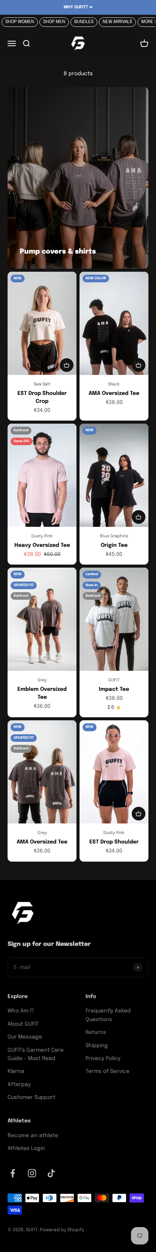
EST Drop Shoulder (114, 842)
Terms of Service (107, 1071)
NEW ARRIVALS (117, 22)
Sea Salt (42, 384)
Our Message (25, 1037)
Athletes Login (26, 1148)
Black (114, 384)
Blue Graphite (114, 536)
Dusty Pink (42, 536)
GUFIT (114, 680)
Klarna (16, 1071)
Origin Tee (114, 545)
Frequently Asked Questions (108, 1015)
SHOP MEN (54, 22)
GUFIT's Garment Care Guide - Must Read (36, 1054)
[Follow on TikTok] (51, 1173)
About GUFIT (23, 1024)
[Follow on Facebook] (13, 1173)
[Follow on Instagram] (32, 1173)
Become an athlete (33, 1135)
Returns (96, 1032)
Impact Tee (114, 689)
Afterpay (19, 1084)
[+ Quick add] (66, 365)
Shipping (97, 1045)
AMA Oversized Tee (114, 393)
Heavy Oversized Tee (42, 545)
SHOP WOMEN (19, 22)
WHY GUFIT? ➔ (78, 7)
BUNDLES (84, 22)
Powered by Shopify (62, 1230)
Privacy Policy (103, 1058)
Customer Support (31, 1097)
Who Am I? (21, 1011)
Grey (42, 680)
